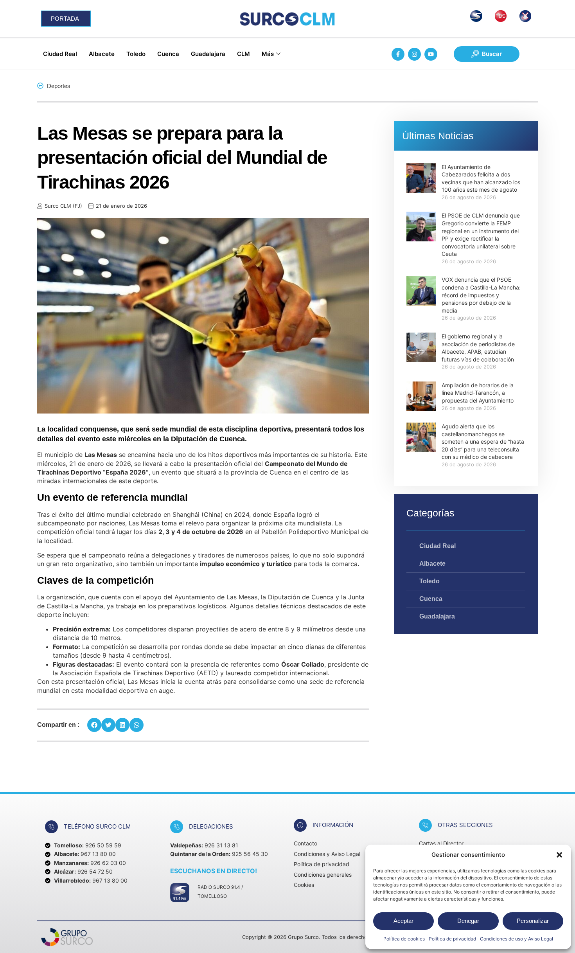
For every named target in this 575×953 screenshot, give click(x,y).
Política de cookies (404, 939)
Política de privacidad (452, 939)
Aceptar (403, 920)
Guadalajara (208, 54)
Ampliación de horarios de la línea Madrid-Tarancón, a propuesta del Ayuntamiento (478, 393)
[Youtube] (430, 54)
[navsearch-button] (486, 54)
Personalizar (533, 920)
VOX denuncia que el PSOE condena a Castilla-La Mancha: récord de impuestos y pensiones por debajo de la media (481, 294)
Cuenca (168, 54)
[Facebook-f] (398, 54)
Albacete (102, 54)
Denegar (468, 920)
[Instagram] (414, 54)
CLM (243, 54)
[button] (559, 855)
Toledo (136, 54)
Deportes (58, 86)
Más (268, 54)
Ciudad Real (60, 54)
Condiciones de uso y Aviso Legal (516, 939)
